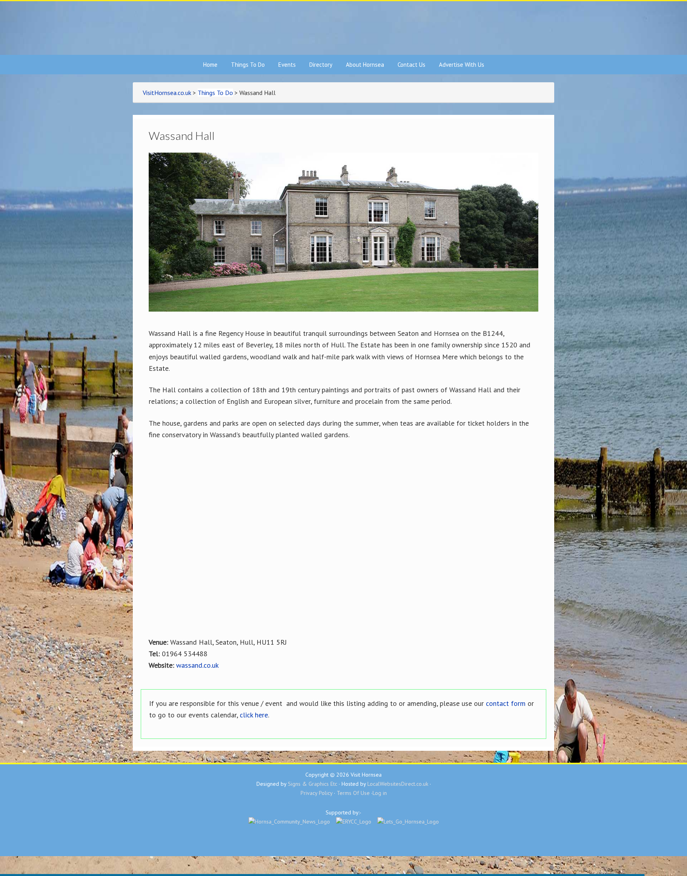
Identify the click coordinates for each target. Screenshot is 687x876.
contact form (506, 703)
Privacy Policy (316, 793)
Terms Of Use (353, 793)
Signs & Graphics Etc (312, 783)
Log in (380, 793)
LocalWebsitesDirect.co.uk (397, 783)
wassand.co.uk (197, 665)
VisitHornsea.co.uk (344, 28)
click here (254, 714)
